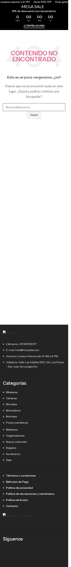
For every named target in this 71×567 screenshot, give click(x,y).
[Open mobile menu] (4, 35)
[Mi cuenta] (63, 35)
